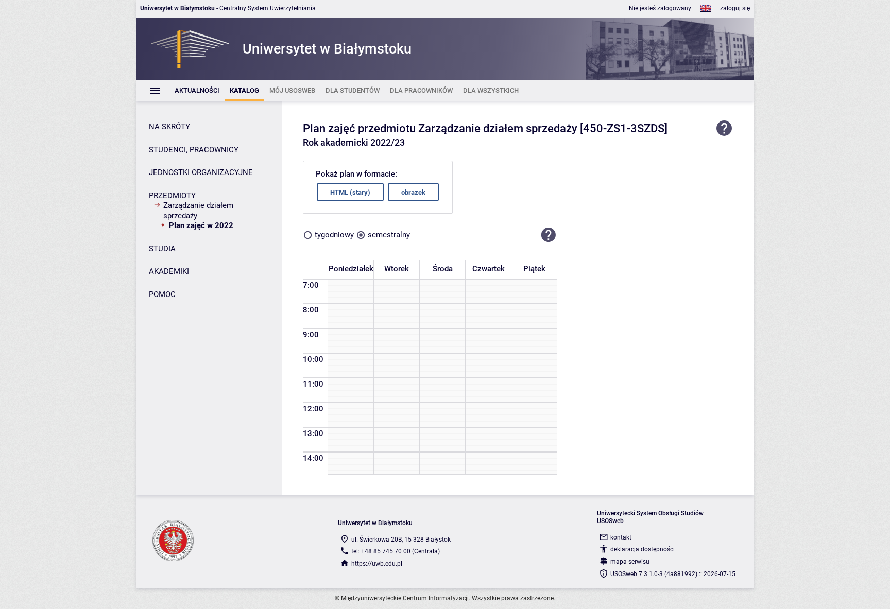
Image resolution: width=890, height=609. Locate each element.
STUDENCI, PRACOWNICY (193, 149)
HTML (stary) (350, 192)
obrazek (413, 192)
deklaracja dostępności (642, 549)
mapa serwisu (629, 561)
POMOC (162, 294)
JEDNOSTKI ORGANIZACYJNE (201, 172)
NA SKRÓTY (169, 126)
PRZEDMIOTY (172, 195)
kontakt (620, 537)
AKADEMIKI (169, 271)
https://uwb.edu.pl (376, 563)
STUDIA (162, 248)
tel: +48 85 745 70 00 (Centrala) (395, 551)
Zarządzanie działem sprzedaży (198, 210)
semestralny (389, 234)
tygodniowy (334, 234)
